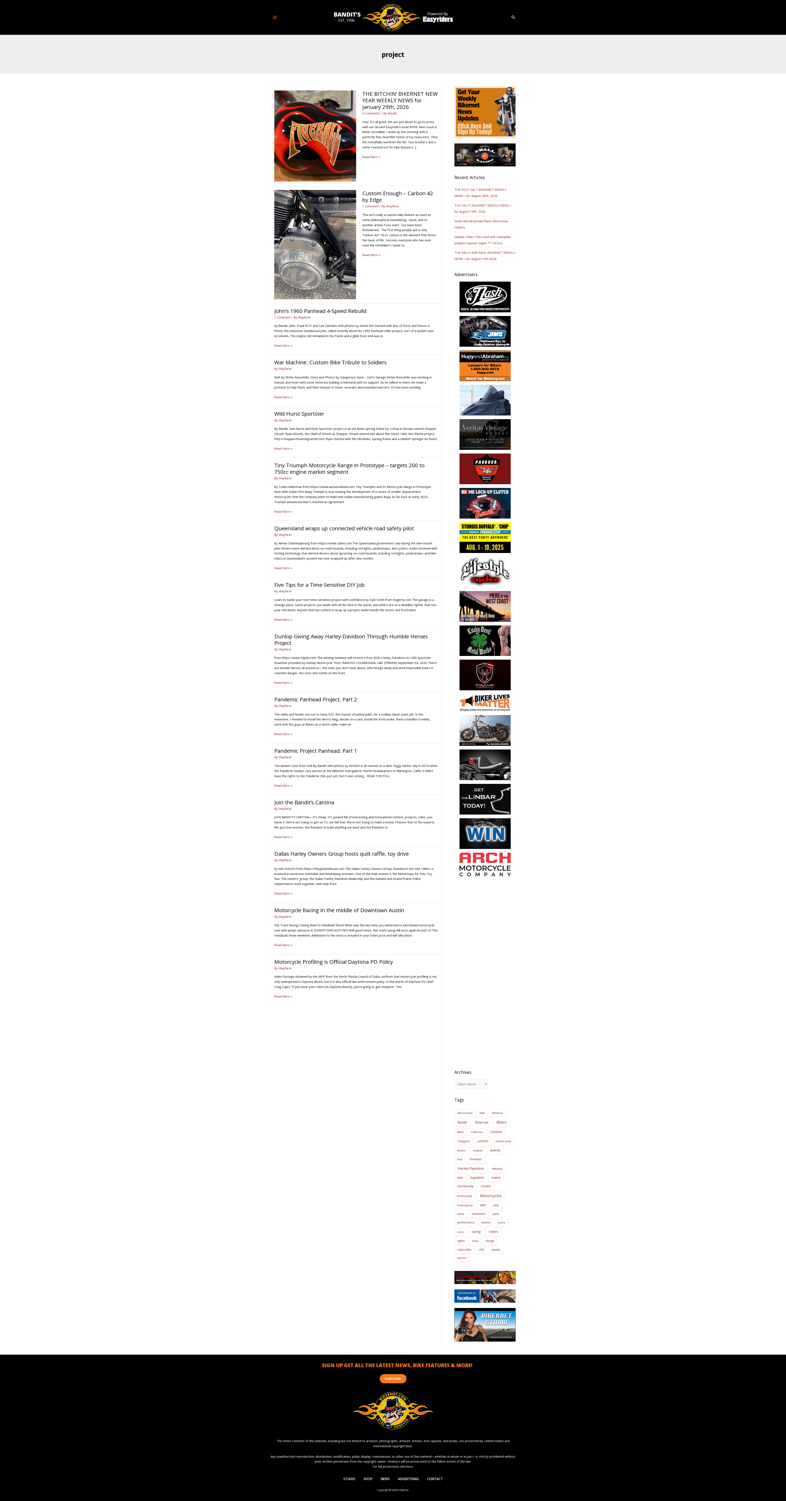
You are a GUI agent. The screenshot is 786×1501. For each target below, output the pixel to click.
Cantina (496, 1132)
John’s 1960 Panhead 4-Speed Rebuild (320, 311)
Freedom (476, 1159)
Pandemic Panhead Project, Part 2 (315, 699)
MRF (483, 1205)
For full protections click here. (393, 1466)
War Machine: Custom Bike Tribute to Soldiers (330, 362)
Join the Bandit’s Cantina (304, 802)
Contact (435, 1479)
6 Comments (371, 113)
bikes (460, 1132)
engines (478, 1150)
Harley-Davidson (471, 1168)
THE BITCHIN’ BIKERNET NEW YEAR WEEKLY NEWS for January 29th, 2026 (400, 100)
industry (497, 1168)
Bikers (502, 1122)
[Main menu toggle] (275, 17)
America (497, 1113)
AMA (482, 1113)
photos (486, 1222)
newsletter (479, 1214)
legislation (477, 1177)
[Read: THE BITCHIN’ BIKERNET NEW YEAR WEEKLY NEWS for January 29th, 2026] (315, 136)
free (459, 1159)
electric (461, 1150)
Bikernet (481, 1122)
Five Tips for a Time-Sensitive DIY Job (319, 584)
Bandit (462, 1122)
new (496, 1205)
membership (465, 1186)
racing (476, 1231)
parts (496, 1214)
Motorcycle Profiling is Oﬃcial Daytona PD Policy (333, 961)
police (501, 1222)
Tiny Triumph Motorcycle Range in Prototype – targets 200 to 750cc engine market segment (349, 468)
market (496, 1177)
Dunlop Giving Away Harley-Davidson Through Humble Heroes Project (351, 640)
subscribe (464, 1249)
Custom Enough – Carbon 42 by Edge (397, 196)
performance (465, 1222)
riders (493, 1231)
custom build (503, 1141)
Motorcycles (490, 1195)
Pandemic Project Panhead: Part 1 (315, 750)
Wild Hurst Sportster (299, 413)
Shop (475, 1241)
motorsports (465, 1205)
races (460, 1232)
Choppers (463, 1141)
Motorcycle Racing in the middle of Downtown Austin (339, 910)
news (460, 1214)
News (385, 1479)
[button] (513, 17)
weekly (495, 1250)
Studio (349, 1479)
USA (481, 1250)
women (462, 1258)
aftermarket (464, 1113)
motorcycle (464, 1196)
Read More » (371, 157)
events (495, 1150)
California (477, 1132)
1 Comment (370, 206)
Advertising (408, 1479)
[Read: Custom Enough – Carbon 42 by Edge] (315, 244)
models (486, 1186)
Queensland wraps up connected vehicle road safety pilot (344, 528)
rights (461, 1241)
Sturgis (490, 1241)
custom (482, 1141)
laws (460, 1177)
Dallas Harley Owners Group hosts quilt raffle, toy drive (341, 853)
